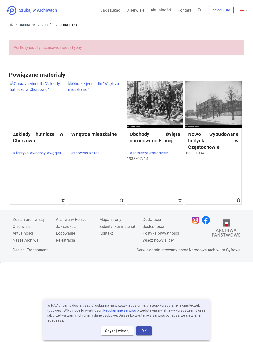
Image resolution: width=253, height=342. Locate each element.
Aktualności (161, 10)
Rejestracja (65, 240)
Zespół (47, 25)
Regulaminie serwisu (119, 310)
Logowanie (65, 233)
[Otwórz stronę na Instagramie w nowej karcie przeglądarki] (196, 220)
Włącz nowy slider (158, 240)
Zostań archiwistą (28, 219)
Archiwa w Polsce (71, 219)
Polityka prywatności (161, 233)
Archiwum (27, 25)
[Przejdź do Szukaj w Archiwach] (36, 10)
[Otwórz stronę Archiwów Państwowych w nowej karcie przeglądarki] (226, 229)
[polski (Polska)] (243, 10)
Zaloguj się (221, 10)
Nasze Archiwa (26, 240)
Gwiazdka (63, 199)
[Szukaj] (199, 10)
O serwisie (135, 10)
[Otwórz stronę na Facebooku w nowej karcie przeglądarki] (207, 220)
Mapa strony (110, 219)
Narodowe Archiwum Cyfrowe (214, 250)
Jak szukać (110, 10)
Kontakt (184, 10)
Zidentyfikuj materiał (117, 226)
